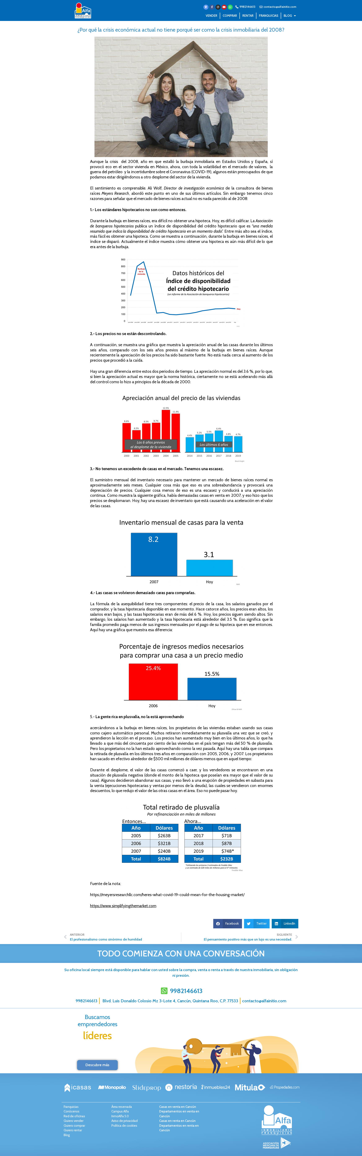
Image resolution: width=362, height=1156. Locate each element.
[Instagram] (218, 7)
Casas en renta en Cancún (177, 1121)
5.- (93, 716)
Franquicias (268, 16)
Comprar (230, 16)
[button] (227, 923)
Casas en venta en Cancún (177, 1107)
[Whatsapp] (230, 7)
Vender (211, 16)
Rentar (247, 16)
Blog (288, 16)
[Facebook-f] (212, 7)
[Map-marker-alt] (205, 7)
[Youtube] (224, 7)
